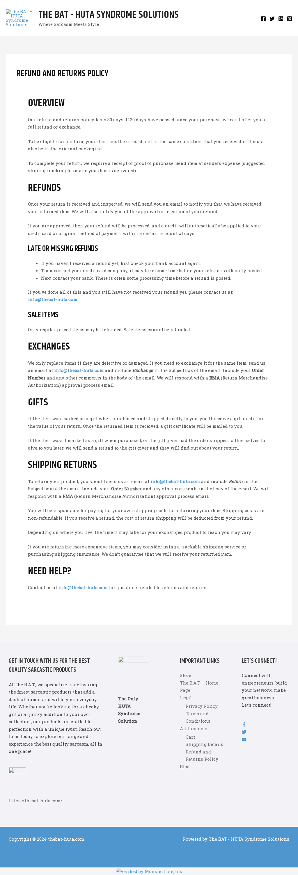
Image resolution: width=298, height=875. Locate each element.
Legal (186, 698)
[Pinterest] (289, 18)
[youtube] (244, 740)
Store (185, 675)
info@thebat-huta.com (52, 299)
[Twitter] (272, 18)
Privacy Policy (202, 706)
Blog (185, 766)
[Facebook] (263, 18)
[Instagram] (280, 18)
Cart (190, 737)
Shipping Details (204, 744)
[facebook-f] (244, 725)
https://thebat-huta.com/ (35, 800)
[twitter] (244, 732)
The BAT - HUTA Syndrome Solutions (108, 15)
